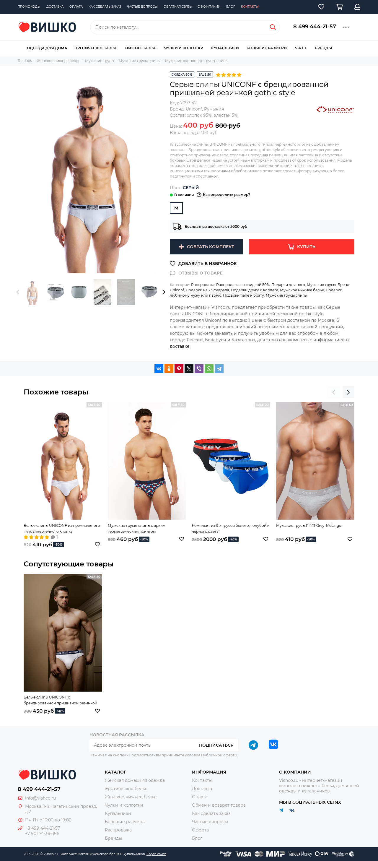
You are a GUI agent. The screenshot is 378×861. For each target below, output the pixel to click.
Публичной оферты (219, 755)
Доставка (54, 7)
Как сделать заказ (105, 7)
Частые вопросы (142, 7)
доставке (180, 346)
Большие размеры (267, 48)
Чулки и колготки (183, 48)
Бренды (323, 48)
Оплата (76, 7)
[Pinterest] (179, 368)
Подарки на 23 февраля (207, 290)
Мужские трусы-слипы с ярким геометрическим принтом (136, 528)
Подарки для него (288, 284)
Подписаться (216, 745)
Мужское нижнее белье (302, 290)
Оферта (200, 830)
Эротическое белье (96, 48)
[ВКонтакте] (158, 368)
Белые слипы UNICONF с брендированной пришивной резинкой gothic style (60, 700)
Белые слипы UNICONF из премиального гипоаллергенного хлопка (62, 528)
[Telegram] (219, 368)
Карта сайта (156, 854)
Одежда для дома (47, 48)
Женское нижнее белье (131, 797)
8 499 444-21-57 (314, 26)
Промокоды (29, 7)
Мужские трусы (321, 284)
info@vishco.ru (40, 798)
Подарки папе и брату (243, 295)
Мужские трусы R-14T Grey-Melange (308, 525)
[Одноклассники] (168, 368)
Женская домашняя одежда (135, 780)
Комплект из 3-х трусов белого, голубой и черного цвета (231, 528)
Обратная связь (178, 7)
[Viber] (199, 368)
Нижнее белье (141, 48)
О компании (209, 7)
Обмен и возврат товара (219, 805)
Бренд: (186, 109)
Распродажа (202, 284)
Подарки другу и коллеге (254, 290)
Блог (230, 7)
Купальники (225, 48)
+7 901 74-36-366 (42, 833)
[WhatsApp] (209, 368)
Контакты (250, 7)
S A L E (301, 48)
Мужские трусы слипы (286, 295)
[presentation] (18, 292)
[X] (189, 368)
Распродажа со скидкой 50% (243, 284)
